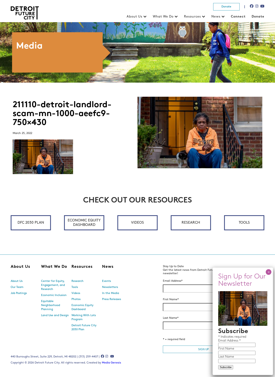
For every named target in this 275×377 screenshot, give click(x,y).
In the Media (110, 293)
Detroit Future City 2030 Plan (83, 327)
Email (222, 340)
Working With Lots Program (83, 317)
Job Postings (19, 293)
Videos (137, 223)
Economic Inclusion (54, 295)
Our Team (17, 287)
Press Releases (111, 299)
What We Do (163, 16)
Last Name (171, 318)
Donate (226, 6)
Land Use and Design (55, 315)
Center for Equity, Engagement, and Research (53, 285)
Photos (76, 299)
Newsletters (110, 287)
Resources (192, 16)
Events (106, 281)
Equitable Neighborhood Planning (50, 305)
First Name (171, 299)
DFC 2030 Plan (31, 223)
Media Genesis (111, 362)
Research (191, 223)
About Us (134, 16)
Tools (244, 223)
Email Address (173, 280)
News (215, 16)
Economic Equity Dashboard (84, 223)
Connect (238, 16)
